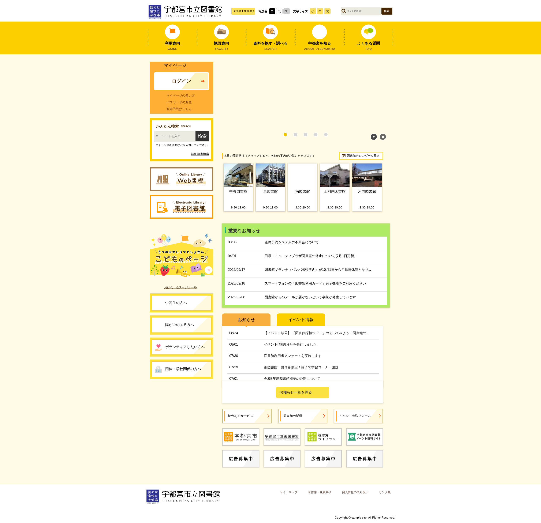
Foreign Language (243, 11)
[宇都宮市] (240, 440)
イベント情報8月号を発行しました (290, 348)
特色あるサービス (240, 419)
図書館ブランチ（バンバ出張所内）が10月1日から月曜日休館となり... (318, 273)
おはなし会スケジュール (180, 289)
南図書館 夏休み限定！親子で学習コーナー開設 (301, 371)
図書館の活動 (292, 419)
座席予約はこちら (179, 109)
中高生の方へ (176, 305)
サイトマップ (289, 495)
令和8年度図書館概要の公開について (292, 382)
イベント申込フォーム (355, 419)
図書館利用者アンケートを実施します (292, 359)
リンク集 (385, 495)
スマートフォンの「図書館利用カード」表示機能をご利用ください (315, 287)
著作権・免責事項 (320, 495)
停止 (382, 136)
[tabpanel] (303, 95)
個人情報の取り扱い (355, 495)
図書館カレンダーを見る (363, 155)
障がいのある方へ (179, 327)
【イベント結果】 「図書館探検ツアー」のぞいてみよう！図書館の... (316, 336)
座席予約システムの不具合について (292, 246)
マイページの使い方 (180, 95)
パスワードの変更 (179, 102)
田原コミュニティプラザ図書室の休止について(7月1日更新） (311, 260)
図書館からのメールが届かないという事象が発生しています (310, 301)
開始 (373, 136)
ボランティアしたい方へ (185, 349)
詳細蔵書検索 (200, 156)
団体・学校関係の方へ (183, 371)
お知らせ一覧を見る (296, 396)
